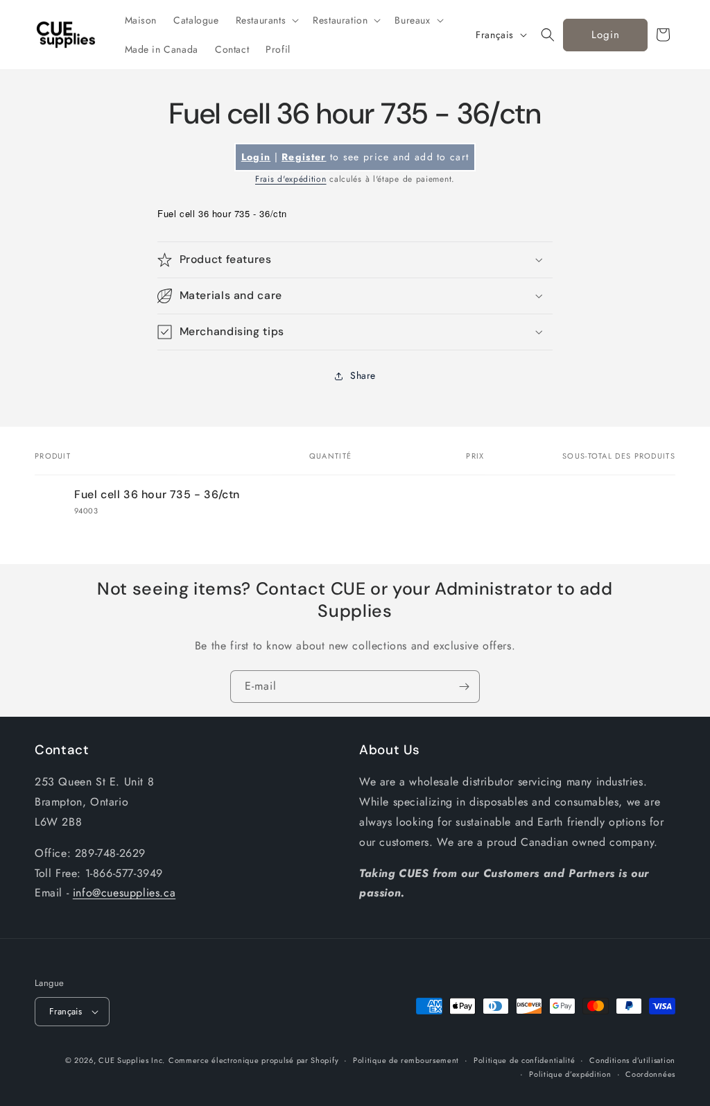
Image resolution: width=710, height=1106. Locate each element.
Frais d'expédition (291, 179)
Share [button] (363, 375)
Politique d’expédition (570, 1074)
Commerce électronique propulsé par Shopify (253, 1060)
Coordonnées (650, 1074)
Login (605, 34)
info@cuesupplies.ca (124, 893)
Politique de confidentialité (524, 1060)
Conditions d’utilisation (632, 1060)
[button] (266, 20)
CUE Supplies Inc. (131, 1060)
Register (304, 157)
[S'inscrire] (464, 686)
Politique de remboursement (406, 1060)
